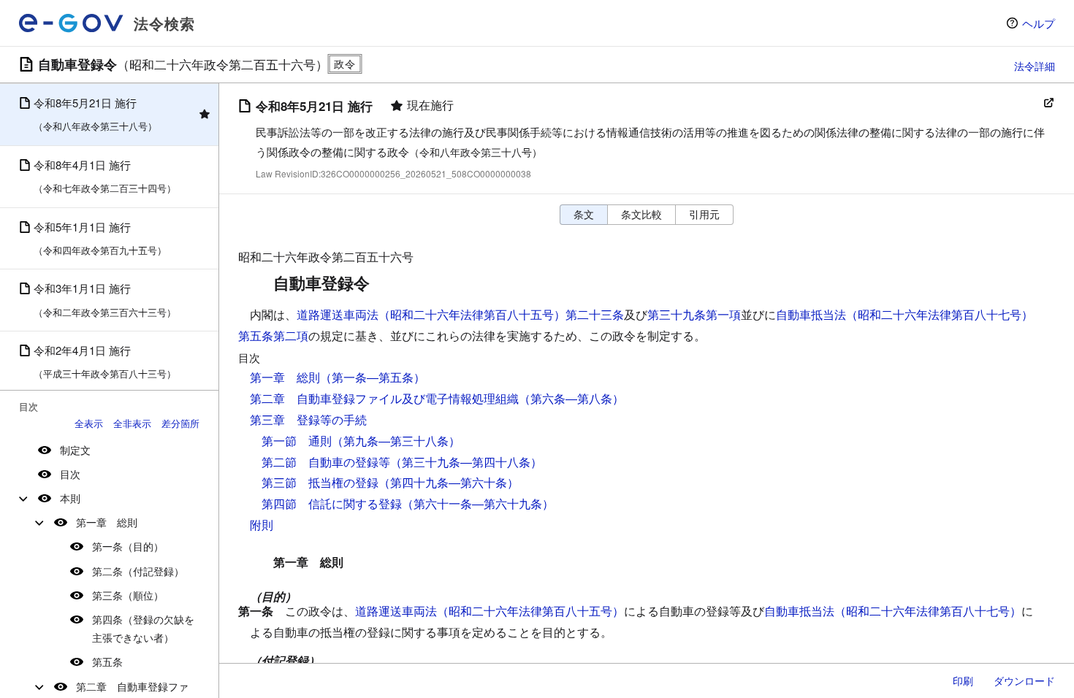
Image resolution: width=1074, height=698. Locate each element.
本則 (70, 498)
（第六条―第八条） (571, 398)
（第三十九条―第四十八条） (466, 461)
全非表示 (132, 423)
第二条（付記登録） (138, 571)
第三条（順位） (128, 595)
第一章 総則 (106, 522)
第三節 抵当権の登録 (320, 482)
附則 (261, 524)
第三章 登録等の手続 (308, 419)
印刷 (963, 680)
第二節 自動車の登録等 (326, 461)
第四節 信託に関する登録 (332, 503)
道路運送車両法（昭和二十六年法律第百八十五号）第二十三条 (460, 314)
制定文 (75, 449)
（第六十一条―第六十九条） (478, 503)
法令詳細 (1034, 65)
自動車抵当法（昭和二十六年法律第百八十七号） (892, 610)
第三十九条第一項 (694, 314)
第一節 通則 (297, 440)
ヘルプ (1038, 23)
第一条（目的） (128, 546)
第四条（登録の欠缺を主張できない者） (143, 628)
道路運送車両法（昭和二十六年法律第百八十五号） (489, 610)
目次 (70, 474)
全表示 (89, 423)
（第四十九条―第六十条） (448, 482)
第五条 (107, 661)
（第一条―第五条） (372, 377)
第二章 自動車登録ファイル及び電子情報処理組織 (384, 398)
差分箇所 (180, 423)
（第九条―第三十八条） (396, 440)
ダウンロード (1024, 680)
